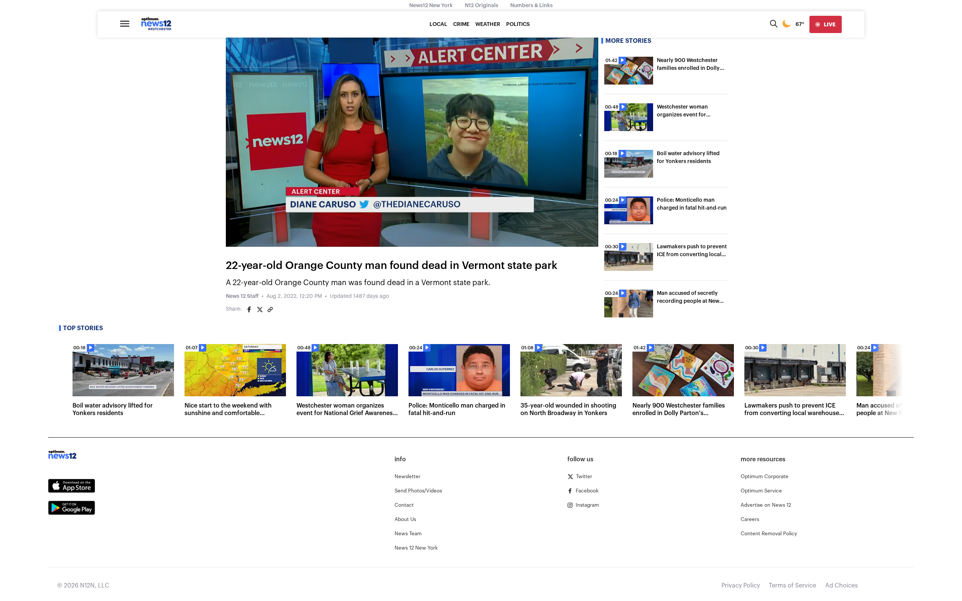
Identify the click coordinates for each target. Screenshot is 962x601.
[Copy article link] (270, 310)
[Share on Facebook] (249, 310)
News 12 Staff (242, 296)
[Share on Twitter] (260, 310)
